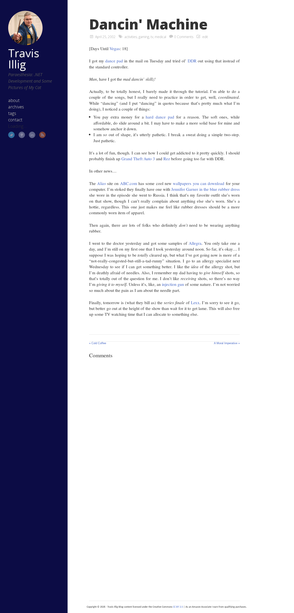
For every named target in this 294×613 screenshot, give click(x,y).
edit (205, 36)
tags (12, 113)
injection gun (173, 284)
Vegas (115, 48)
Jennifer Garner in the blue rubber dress (205, 189)
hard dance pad (160, 117)
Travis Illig (23, 58)
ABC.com (128, 183)
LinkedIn (32, 135)
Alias (101, 183)
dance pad (114, 60)
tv (152, 36)
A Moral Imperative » (227, 343)
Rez (166, 158)
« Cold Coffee (97, 343)
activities (130, 36)
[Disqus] (164, 421)
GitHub (22, 135)
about (14, 100)
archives (16, 107)
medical (160, 36)
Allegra (195, 243)
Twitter (11, 135)
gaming (144, 36)
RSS (42, 135)
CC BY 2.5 (178, 607)
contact (15, 120)
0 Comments (183, 36)
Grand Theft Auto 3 (138, 158)
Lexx (195, 302)
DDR (192, 60)
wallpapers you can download (198, 183)
